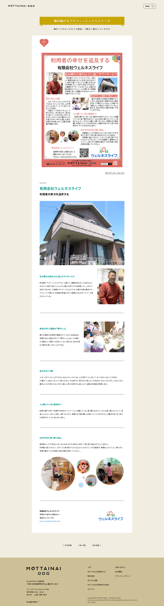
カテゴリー (92, 589)
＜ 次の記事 (67, 545)
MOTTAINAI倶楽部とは (97, 571)
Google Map (32, 602)
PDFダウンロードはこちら (115, 173)
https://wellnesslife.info (50, 521)
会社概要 (118, 571)
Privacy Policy (124, 600)
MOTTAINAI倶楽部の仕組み (98, 585)
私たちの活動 (93, 580)
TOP (89, 567)
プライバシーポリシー (123, 576)
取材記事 (91, 576)
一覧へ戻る (82, 545)
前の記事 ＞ (96, 545)
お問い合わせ (120, 567)
